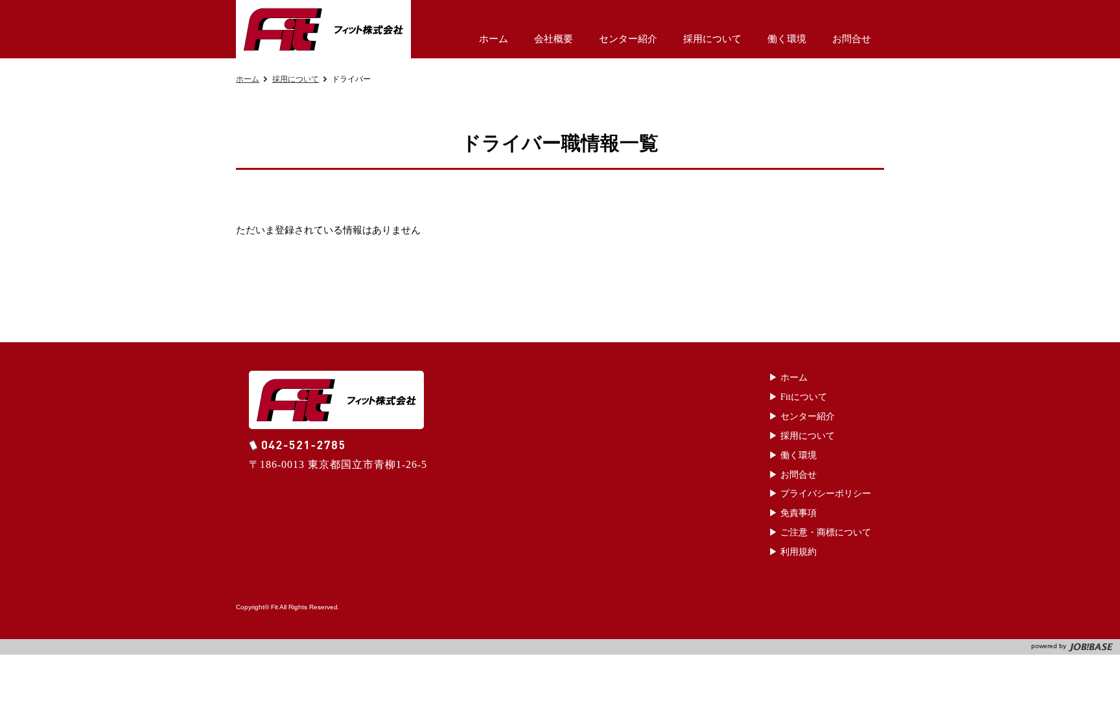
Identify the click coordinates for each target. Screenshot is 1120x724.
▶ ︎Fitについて (798, 397)
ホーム (247, 79)
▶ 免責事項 (793, 513)
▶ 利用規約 (793, 552)
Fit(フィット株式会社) (323, 29)
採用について (295, 79)
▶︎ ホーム (788, 377)
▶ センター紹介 (802, 416)
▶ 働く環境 (793, 455)
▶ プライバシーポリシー (820, 493)
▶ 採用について (802, 436)
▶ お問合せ (793, 475)
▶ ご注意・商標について (820, 532)
